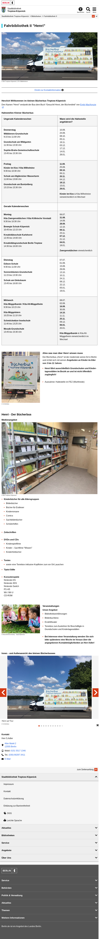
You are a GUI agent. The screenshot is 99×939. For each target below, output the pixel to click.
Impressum (9, 784)
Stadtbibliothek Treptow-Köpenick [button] (19, 777)
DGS (9, 813)
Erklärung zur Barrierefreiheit (17, 806)
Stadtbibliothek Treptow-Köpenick (15, 16)
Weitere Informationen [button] (13, 918)
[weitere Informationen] (4, 10)
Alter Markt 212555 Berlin (10, 745)
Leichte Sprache (14, 820)
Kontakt (7, 791)
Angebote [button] (6, 850)
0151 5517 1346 (18, 751)
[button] (94, 16)
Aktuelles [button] (6, 828)
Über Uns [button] (6, 858)
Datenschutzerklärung (14, 798)
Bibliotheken (36, 16)
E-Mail (8, 759)
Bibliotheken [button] (8, 835)
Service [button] (5, 843)
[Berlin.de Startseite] (8, 3)
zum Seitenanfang (85, 769)
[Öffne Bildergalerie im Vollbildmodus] (97, 725)
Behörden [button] (6, 888)
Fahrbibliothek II (50, 16)
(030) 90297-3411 (17, 755)
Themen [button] (6, 910)
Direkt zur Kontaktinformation (48, 90)
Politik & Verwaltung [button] (12, 895)
